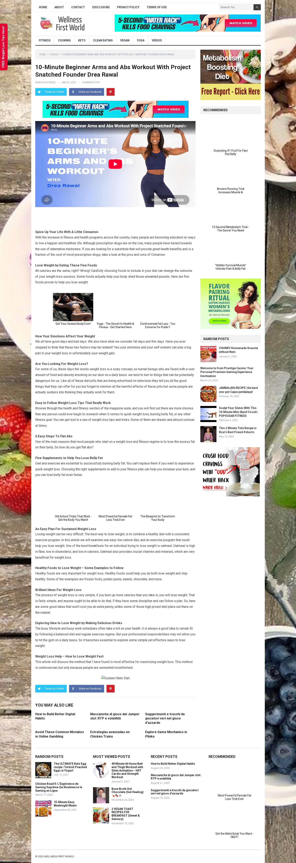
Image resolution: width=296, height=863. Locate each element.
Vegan (124, 40)
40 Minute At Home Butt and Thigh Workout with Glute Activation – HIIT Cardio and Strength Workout (127, 770)
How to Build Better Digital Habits (173, 763)
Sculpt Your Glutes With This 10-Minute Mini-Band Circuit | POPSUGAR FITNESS (238, 411)
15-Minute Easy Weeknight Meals (65, 803)
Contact (78, 7)
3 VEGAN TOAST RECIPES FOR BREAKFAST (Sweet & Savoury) (126, 814)
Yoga (140, 40)
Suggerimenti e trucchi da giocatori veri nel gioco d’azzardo (165, 718)
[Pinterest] (111, 92)
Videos (157, 40)
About (59, 7)
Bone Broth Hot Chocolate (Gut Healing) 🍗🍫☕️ (128, 792)
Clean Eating (103, 40)
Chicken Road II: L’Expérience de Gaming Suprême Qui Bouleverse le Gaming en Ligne (58, 787)
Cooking (64, 40)
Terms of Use (157, 7)
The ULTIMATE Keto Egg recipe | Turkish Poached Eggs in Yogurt (70, 767)
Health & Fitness (45, 82)
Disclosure (101, 7)
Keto (82, 40)
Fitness (45, 40)
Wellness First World (59, 856)
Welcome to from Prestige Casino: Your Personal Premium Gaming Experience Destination (227, 372)
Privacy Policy (128, 7)
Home (43, 7)
